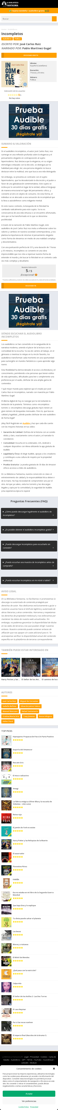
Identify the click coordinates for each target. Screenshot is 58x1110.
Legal (26, 1057)
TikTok (29, 1060)
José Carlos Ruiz (9, 701)
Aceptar (29, 1094)
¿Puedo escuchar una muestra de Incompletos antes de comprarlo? (28, 564)
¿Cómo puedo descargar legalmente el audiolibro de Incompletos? (27, 513)
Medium (33, 1063)
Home (3, 29)
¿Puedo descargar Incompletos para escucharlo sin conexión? (26, 546)
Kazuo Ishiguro (45, 716)
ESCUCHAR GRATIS (31, 55)
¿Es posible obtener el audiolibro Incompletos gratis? (28, 529)
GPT (23, 1060)
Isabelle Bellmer (10, 706)
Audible (26, 423)
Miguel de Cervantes (29, 701)
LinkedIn (24, 1063)
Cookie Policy (23, 1107)
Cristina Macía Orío (11, 716)
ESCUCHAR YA (30, 286)
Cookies (44, 1057)
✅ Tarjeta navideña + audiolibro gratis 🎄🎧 (29, 10)
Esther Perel (8, 721)
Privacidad (34, 1107)
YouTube (37, 1060)
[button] (54, 1068)
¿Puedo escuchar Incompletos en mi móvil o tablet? (28, 580)
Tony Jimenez (29, 716)
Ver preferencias (29, 1101)
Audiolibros (12, 29)
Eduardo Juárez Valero (30, 706)
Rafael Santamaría (30, 711)
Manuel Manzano (10, 711)
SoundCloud (48, 1060)
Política (18, 39)
